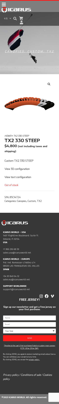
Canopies (14, 51)
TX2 (50, 51)
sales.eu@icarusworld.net (16, 279)
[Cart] (21, 18)
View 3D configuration (17, 168)
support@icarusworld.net (16, 289)
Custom (35, 51)
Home (8, 136)
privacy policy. (34, 359)
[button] (15, 18)
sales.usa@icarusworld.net (17, 252)
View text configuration (18, 177)
